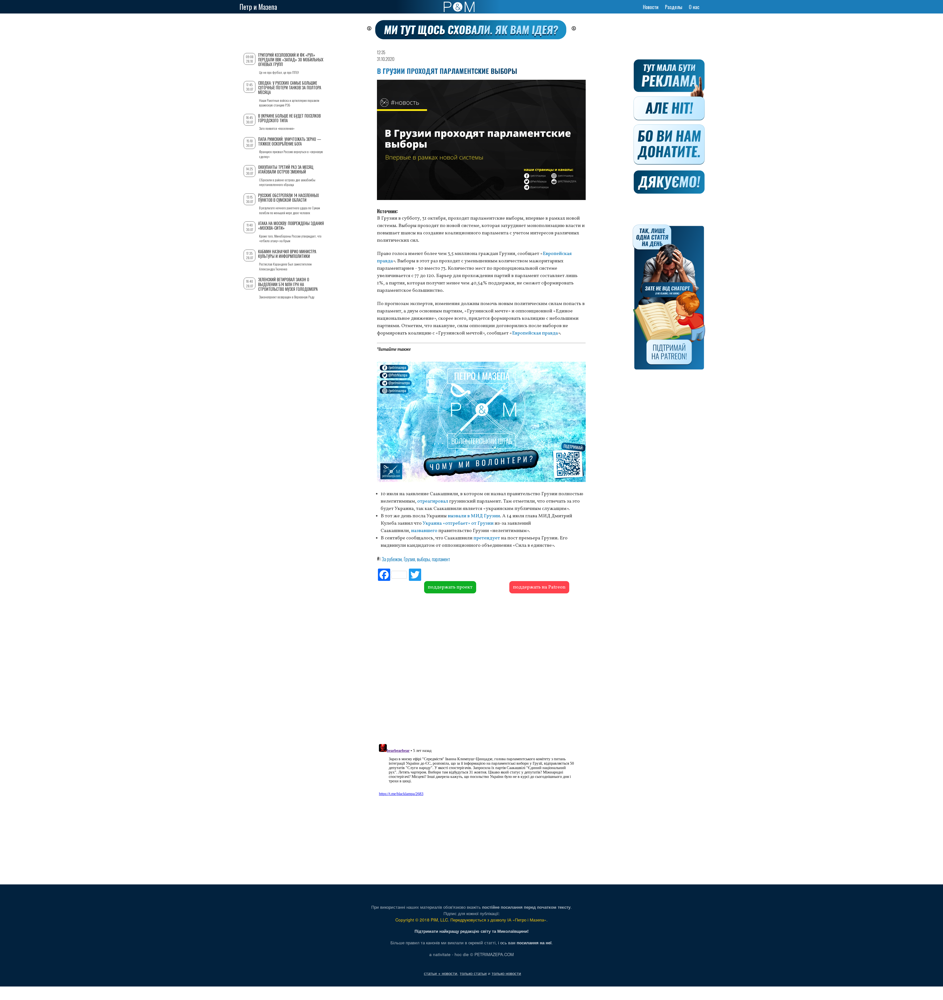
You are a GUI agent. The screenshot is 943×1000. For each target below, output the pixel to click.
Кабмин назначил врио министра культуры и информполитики (287, 254)
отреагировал (432, 501)
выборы (423, 559)
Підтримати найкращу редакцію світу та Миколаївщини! (472, 931)
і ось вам (525, 942)
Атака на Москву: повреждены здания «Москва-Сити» (291, 225)
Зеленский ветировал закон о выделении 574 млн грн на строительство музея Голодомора (288, 284)
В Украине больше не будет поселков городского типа (289, 118)
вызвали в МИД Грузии (474, 516)
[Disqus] (481, 668)
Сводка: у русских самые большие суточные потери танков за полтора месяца (289, 87)
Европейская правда (535, 333)
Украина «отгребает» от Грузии (458, 523)
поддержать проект (450, 587)
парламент (441, 559)
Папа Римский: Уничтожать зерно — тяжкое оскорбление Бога (289, 141)
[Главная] (459, 7)
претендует (486, 538)
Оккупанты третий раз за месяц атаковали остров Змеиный (285, 169)
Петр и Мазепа (258, 7)
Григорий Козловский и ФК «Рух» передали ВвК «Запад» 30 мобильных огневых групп (290, 59)
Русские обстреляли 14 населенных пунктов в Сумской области (288, 197)
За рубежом (392, 559)
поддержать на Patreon (539, 587)
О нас (694, 7)
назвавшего (424, 530)
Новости (650, 7)
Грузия (409, 559)
